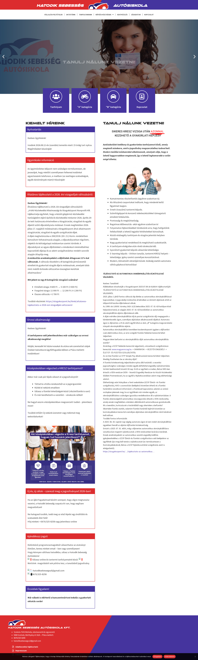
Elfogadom (157, 656)
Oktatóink (70, 14)
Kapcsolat (149, 14)
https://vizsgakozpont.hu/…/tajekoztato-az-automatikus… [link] (128, 451)
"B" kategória (113, 107)
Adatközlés (122, 14)
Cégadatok (136, 14)
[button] (3, 56)
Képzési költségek (103, 14)
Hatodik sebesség (60, 5)
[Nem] (195, 656)
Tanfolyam (56, 107)
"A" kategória (84, 107)
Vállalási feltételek (53, 14)
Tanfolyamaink (85, 14)
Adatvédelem (170, 656)
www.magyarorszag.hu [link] (122, 349)
